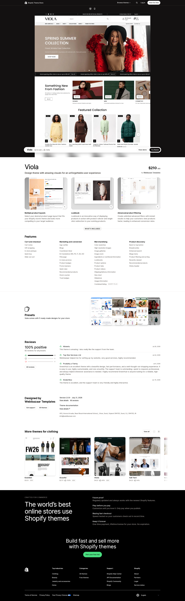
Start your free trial (93, 554)
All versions (74, 400)
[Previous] (154, 431)
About (136, 574)
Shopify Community (114, 581)
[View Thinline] (125, 311)
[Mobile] (94, 8)
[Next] (158, 431)
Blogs (109, 585)
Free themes (84, 578)
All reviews (30, 367)
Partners (137, 578)
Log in (143, 3)
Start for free (154, 3)
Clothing (55, 574)
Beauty (54, 578)
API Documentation (114, 578)
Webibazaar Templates (152, 173)
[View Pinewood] (113, 311)
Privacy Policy (45, 595)
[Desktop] (90, 8)
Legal (136, 581)
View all (146, 432)
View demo (142, 150)
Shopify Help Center (114, 574)
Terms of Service (31, 595)
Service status (139, 585)
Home (54, 585)
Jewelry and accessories (61, 581)
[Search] (136, 2)
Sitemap (76, 595)
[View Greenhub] (137, 311)
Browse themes (123, 3)
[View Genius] (101, 311)
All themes (43, 408)
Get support (30, 408)
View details (64, 400)
